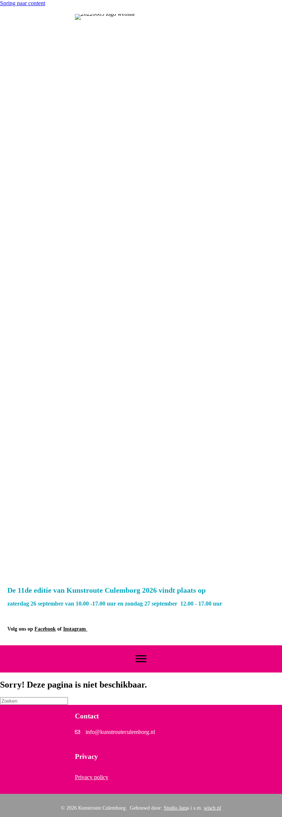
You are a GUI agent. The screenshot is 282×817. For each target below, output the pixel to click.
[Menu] (141, 659)
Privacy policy (91, 777)
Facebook (45, 629)
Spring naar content (22, 3)
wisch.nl (212, 808)
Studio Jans (175, 808)
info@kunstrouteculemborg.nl (120, 732)
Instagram (75, 629)
